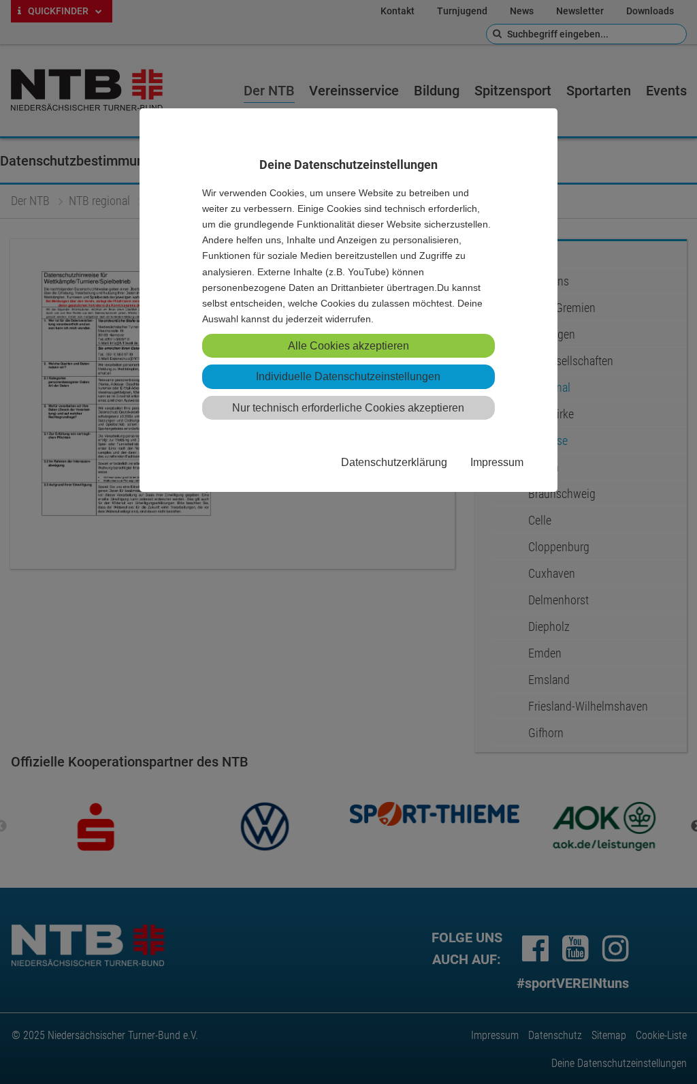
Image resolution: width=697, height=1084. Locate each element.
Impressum (496, 462)
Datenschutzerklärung (394, 462)
